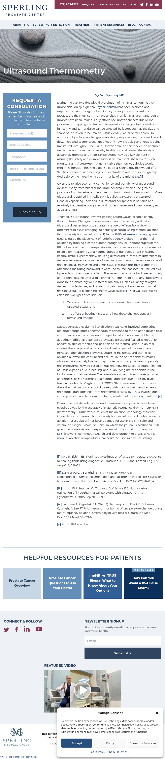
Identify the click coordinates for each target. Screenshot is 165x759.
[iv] (130, 391)
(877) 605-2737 (68, 4)
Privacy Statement (118, 751)
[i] (141, 176)
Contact (146, 24)
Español (129, 4)
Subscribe (123, 653)
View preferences (143, 743)
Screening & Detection (51, 24)
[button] (157, 713)
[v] (160, 396)
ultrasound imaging (137, 234)
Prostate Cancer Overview (22, 582)
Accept (77, 743)
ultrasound (126, 429)
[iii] (130, 290)
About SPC (21, 24)
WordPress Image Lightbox (18, 756)
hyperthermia (107, 107)
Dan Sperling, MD (112, 95)
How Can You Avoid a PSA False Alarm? (143, 579)
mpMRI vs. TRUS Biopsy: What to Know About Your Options (102, 582)
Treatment (82, 24)
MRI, (60, 433)
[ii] (126, 290)
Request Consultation (100, 4)
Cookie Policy (97, 751)
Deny (110, 743)
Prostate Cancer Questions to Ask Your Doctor (62, 583)
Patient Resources (109, 24)
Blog (132, 24)
